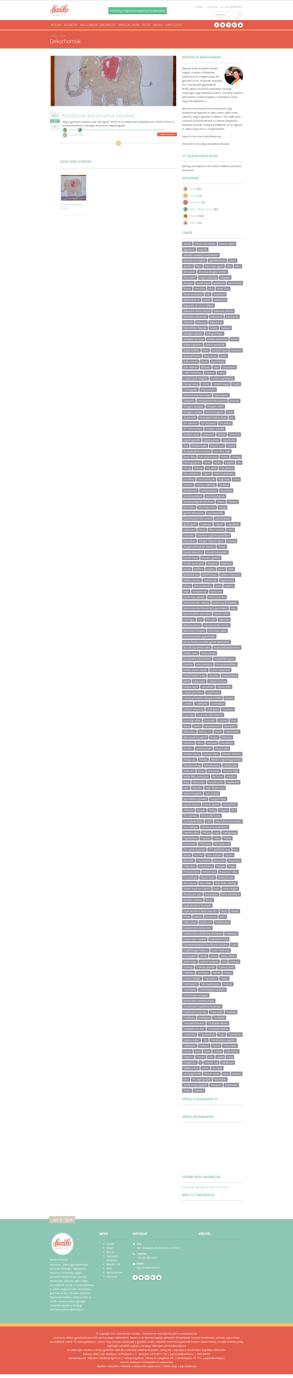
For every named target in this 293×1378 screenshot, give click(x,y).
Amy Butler (189, 277)
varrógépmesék (192, 1073)
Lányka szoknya (217, 681)
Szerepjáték (189, 956)
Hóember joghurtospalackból (213, 535)
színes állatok (228, 956)
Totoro (187, 1051)
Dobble (222, 434)
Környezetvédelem (226, 664)
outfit (209, 821)
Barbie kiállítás (191, 350)
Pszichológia (190, 877)
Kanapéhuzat (199, 591)
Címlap (53, 35)
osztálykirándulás (192, 821)
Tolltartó (204, 1045)
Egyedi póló (229, 440)
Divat (230, 412)
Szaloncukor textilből (194, 939)
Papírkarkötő (190, 838)
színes (213, 956)
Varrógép (217, 1068)
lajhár (186, 681)
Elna (185, 445)
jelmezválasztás (203, 585)
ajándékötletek (217, 260)
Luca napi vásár (192, 720)
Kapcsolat (213, 6)
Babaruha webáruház (195, 316)
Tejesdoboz (210, 978)
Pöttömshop (206, 866)
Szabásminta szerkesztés (197, 928)
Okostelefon (229, 804)
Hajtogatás (233, 524)
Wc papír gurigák (201, 1079)
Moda (201, 771)
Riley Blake (205, 883)
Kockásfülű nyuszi (224, 658)
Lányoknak (207, 686)
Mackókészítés (212, 726)
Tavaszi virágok (191, 978)
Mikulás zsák (128, 25)
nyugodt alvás (218, 799)
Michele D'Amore (231, 754)
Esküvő (231, 445)
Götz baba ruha (206, 507)
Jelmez (187, 585)
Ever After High (222, 451)
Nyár (186, 787)
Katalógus (188, 619)
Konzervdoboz (204, 664)
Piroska (229, 855)
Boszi (204, 361)
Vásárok (236, 1073)
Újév (210, 1057)
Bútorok (205, 367)
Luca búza (227, 709)
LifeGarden (213, 709)
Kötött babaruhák (220, 670)
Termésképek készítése (212, 989)
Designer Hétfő (215, 406)
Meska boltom (114, 1272)
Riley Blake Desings (225, 883)
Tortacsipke (230, 1045)
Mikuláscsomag (192, 765)
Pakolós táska (191, 832)
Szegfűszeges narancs (195, 950)
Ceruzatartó (229, 367)
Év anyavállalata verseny (196, 451)
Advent (187, 243)
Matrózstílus (232, 731)
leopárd (229, 698)
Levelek (187, 703)
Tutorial (200, 1057)
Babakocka (220, 299)
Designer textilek (192, 412)
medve (214, 737)
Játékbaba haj (190, 574)
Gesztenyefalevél (192, 496)
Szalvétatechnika (219, 939)
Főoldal (110, 1243)
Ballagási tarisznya (193, 339)
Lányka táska (190, 686)
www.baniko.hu (188, 1333)
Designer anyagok (193, 406)
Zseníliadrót (231, 1085)
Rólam (199, 6)
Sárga (224, 911)
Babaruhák (216, 316)
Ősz (233, 810)
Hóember (188, 535)
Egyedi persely (211, 440)
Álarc (198, 266)
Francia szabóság (205, 485)
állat (229, 266)
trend (198, 1051)
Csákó (221, 372)
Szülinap (187, 967)
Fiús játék (211, 468)
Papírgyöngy (229, 832)
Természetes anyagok (195, 995)
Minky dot (188, 771)
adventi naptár (227, 243)
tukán (207, 1051)
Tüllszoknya (231, 1051)
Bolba (223, 356)
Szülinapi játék (226, 967)
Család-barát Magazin (195, 378)
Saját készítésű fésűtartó (197, 905)
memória (188, 742)
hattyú (202, 529)
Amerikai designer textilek (213, 271)
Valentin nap (211, 1062)
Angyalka (225, 277)
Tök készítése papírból (223, 1040)
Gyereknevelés (215, 513)
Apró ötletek (235, 283)
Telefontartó (190, 984)
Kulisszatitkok (229, 675)
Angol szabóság (208, 277)
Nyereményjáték (192, 793)
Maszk (218, 731)
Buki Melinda (190, 367)
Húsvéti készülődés (216, 552)
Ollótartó (188, 810)
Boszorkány (217, 361)
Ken (200, 619)
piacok (187, 855)
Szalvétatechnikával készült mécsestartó (205, 944)
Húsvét (222, 546)
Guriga (222, 507)
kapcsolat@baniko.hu (148, 1267)
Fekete (218, 462)
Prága (231, 866)
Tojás (221, 1034)
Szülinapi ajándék (205, 967)
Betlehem (236, 350)
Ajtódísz (187, 266)
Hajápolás (205, 524)
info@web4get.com (110, 1358)
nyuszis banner (191, 804)
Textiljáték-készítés (193, 1028)
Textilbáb (231, 1012)
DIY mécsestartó (192, 428)
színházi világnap (209, 961)
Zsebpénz (216, 1085)
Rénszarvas (189, 883)
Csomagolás (190, 389)
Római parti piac (192, 894)
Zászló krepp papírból (195, 1085)
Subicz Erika (189, 922)
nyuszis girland (211, 804)
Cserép (205, 384)
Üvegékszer (189, 1062)
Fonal (236, 479)
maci (233, 720)
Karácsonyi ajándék (194, 597)
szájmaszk (231, 933)
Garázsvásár (190, 490)
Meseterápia (222, 748)
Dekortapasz (221, 395)
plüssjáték (219, 860)
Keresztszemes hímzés (216, 625)
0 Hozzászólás (76, 134)
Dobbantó (208, 434)
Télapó (224, 978)
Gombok (233, 501)
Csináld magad (221, 384)
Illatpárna (212, 563)
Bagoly (214, 328)
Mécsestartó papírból (195, 737)
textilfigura (204, 1017)
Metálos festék (191, 754)
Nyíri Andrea (212, 793)
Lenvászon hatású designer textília (202, 698)
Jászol (221, 569)
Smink (186, 916)
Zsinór (186, 1090)
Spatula (198, 916)
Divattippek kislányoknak (212, 417)
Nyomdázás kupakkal (195, 799)
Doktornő (234, 434)
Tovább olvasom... (167, 134)
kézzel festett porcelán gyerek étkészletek (206, 642)
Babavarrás (232, 316)
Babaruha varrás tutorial (196, 311)
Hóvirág (231, 541)
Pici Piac (198, 855)
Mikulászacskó (212, 765)
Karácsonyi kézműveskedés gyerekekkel (205, 608)
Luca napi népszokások (210, 714)
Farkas (224, 456)
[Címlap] (60, 10)
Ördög (212, 810)
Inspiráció (226, 563)
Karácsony (216, 591)
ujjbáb (220, 1057)
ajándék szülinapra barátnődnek (200, 255)
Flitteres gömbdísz (224, 473)
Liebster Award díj (193, 709)
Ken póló (211, 619)
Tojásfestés (234, 1034)
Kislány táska (190, 653)
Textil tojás (216, 1012)
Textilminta (189, 1034)
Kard (233, 608)
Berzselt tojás (219, 350)
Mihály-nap (189, 759)
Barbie (234, 339)
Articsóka (199, 288)
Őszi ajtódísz (190, 815)
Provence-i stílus (228, 871)
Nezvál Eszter (215, 782)
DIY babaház (190, 423)
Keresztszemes (191, 625)
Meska (158, 25)
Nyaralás (197, 787)
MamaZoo (189, 731)
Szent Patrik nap (220, 950)
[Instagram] (228, 25)
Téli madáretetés (210, 984)
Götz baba (189, 507)
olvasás (201, 810)
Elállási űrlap (170, 1366)
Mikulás (203, 759)
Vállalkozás (228, 1062)
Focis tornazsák (206, 479)
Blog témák (210, 356)
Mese (200, 742)
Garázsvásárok (209, 490)
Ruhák (209, 900)
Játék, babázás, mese (201, 209)
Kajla (186, 591)
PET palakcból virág (219, 849)
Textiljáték (219, 1017)
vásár (226, 1073)
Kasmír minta (221, 614)
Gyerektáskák (222, 518)
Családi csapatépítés (222, 378)
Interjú (187, 569)
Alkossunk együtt (214, 266)
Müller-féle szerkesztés (196, 776)
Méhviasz (226, 737)
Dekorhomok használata (110, 129)
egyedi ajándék (191, 440)
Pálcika (206, 832)
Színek (203, 956)
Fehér (207, 462)
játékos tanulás (191, 580)
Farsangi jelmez (192, 462)
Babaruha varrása (223, 311)
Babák (206, 299)
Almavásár (189, 271)
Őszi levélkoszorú (210, 815)
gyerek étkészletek (193, 513)
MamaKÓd (230, 726)
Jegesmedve (227, 580)
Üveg (230, 1057)
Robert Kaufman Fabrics (196, 888)
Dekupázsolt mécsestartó (212, 400)
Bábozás (201, 322)
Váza (186, 1079)
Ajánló (232, 260)
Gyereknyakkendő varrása (197, 518)
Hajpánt (219, 524)
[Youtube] (240, 25)
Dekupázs (188, 400)
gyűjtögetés (190, 524)
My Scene (217, 776)
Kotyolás (213, 675)
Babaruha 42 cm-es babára (198, 305)
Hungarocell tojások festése (198, 546)
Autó (210, 288)
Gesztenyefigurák (215, 496)
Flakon (206, 473)
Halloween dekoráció (98, 25)
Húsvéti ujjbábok (211, 557)
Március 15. (205, 731)
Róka (216, 888)
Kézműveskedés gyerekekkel (150, 129)
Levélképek (201, 703)
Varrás (193, 222)
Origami (223, 810)
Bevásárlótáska (191, 356)
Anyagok (188, 283)
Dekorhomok (90, 129)
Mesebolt (212, 742)
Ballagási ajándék (193, 333)
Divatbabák (189, 417)
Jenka (218, 585)
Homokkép (129, 129)
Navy (186, 782)
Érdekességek (199, 445)
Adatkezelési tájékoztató (147, 1366)
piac (236, 849)
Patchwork (205, 843)
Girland (220, 501)
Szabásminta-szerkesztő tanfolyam (202, 933)
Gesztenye (226, 490)
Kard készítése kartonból (197, 614)
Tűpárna (188, 1057)
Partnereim (189, 843)
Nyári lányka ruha (215, 787)
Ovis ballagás (190, 827)
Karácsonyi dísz (216, 597)
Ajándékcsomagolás (194, 260)
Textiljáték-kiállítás (218, 1028)
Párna (217, 838)
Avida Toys (223, 288)
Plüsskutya (234, 860)
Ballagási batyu (214, 333)
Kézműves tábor (217, 630)
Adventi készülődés (205, 243)
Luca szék (209, 720)
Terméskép (189, 989)
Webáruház (220, 1079)
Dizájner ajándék (215, 428)
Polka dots (189, 866)
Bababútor (219, 294)
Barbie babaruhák (214, 344)
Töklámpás (189, 1045)
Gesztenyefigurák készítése (198, 501)
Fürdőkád (224, 485)
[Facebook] (216, 25)
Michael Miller (211, 754)
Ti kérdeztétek (207, 1034)
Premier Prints (191, 871)
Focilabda (188, 479)
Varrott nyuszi (211, 1073)
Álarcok (70, 25)
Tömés (216, 1045)
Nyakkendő (233, 782)
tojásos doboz (191, 1040)
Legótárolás (213, 692)
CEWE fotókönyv (192, 372)
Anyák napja (203, 283)
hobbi (231, 529)
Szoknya (234, 961)
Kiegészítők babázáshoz (227, 647)
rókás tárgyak (230, 888)
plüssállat (188, 860)
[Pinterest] (222, 25)
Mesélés (188, 748)
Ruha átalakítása (230, 894)
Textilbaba (189, 1017)
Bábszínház (216, 322)
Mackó (197, 726)
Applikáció (218, 283)
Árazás (187, 288)
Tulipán (218, 1051)
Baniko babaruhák (217, 339)
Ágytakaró (189, 249)
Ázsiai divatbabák (192, 294)
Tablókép (188, 972)
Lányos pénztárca (193, 692)
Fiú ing (187, 468)
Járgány (211, 569)
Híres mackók (216, 529)
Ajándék (202, 249)
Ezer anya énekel (208, 456)
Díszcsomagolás (214, 412)
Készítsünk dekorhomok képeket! (98, 115)
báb (208, 294)
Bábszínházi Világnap (194, 328)
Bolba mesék (190, 361)
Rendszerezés (225, 877)
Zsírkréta (199, 1090)
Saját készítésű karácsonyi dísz (200, 911)
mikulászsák (230, 765)
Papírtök (205, 838)
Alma (238, 266)
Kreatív (193, 216)
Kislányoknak (208, 653)
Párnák (227, 838)
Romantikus (211, 894)
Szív (224, 961)
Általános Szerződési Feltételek (114, 1366)
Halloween (195, 202)
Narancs (231, 776)
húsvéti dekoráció (193, 552)
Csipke (236, 384)
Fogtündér (224, 479)
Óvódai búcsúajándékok (214, 827)
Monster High (230, 771)
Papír (216, 832)
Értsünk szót (217, 445)
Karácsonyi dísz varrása (196, 602)
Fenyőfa (229, 462)
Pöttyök (220, 866)
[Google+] (234, 25)
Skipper (235, 911)
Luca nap (188, 714)
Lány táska (199, 681)
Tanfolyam (203, 972)
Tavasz (228, 972)
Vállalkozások (190, 1068)
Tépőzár (227, 984)
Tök (205, 1040)
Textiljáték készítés (193, 1023)
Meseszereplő (203, 748)
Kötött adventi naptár (195, 670)
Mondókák (214, 771)
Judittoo (229, 585)
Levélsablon (217, 703)
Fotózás (187, 485)
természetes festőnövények (198, 1000)
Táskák (216, 972)
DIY (232, 417)
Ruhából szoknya (192, 900)
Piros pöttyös (214, 855)
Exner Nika (189, 456)
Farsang (194, 195)
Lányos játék (224, 686)
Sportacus (210, 916)
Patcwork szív (222, 843)
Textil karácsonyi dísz (195, 1012)
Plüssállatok (203, 860)
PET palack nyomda (194, 849)
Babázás (188, 322)
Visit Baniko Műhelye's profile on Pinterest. (205, 1187)
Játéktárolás (210, 580)
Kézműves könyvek (194, 630)
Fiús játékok (226, 468)
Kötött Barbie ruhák (194, 675)
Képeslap (224, 619)
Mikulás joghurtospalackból (226, 759)
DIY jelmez (225, 423)
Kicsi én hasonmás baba (196, 647)
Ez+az (193, 188)
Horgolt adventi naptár (211, 541)
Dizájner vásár (191, 434)
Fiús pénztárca (191, 473)
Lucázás (223, 720)
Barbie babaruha (192, 344)
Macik (186, 726)
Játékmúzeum (209, 574)
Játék (231, 569)
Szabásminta (222, 922)
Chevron (209, 372)
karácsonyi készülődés (225, 602)
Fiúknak (198, 468)
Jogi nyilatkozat (188, 1366)
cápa (216, 367)
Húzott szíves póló (193, 563)
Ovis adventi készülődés (228, 821)
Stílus (223, 916)
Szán (234, 944)
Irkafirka (198, 569)
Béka (205, 350)
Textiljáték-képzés (218, 1023)
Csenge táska (190, 384)
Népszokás (199, 782)
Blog (146, 25)
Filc (239, 462)
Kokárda (188, 664)
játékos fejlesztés (230, 574)
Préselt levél (209, 871)
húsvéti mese (190, 557)
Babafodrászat (191, 299)
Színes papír (190, 961)
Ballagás (225, 328)
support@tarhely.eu (213, 1358)
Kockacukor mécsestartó (197, 658)
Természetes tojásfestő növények (202, 1006)
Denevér (234, 400)
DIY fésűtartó (208, 423)
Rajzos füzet (207, 877)
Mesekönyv (227, 742)
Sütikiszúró (206, 922)
